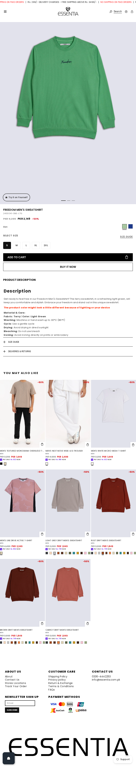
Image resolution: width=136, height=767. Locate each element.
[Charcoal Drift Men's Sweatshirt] (47, 553)
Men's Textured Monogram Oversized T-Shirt (22, 451)
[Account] (126, 11)
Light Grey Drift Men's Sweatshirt (64, 540)
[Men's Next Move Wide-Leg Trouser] (68, 414)
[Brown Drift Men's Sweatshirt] (62, 553)
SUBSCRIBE (12, 710)
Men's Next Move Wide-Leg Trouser (64, 451)
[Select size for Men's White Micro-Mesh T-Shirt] (133, 445)
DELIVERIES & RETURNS (19, 351)
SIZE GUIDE (126, 236)
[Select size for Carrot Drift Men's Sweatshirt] (87, 624)
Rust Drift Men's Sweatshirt (106, 540)
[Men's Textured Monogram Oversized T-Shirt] (22, 414)
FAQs (51, 689)
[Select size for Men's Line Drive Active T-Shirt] (42, 534)
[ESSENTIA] (68, 11)
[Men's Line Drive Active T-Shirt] (22, 503)
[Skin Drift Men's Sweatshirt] (50, 553)
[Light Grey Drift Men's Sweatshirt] (68, 503)
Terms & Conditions (61, 686)
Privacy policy (57, 679)
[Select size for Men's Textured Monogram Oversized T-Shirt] (42, 445)
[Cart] (132, 11)
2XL (46, 245)
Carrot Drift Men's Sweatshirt (62, 630)
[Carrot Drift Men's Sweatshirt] (110, 553)
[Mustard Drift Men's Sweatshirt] (77, 553)
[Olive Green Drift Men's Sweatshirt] (70, 553)
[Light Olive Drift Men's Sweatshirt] (89, 553)
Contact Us (12, 679)
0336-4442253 (101, 676)
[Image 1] (63, 200)
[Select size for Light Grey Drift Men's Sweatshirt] (87, 534)
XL (35, 245)
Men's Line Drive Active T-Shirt (16, 540)
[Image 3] (73, 200)
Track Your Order (16, 686)
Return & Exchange (60, 683)
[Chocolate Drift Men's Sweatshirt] (81, 553)
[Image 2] (68, 200)
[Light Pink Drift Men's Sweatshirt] (85, 553)
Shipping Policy (57, 676)
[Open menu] (5, 11)
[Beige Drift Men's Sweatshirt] (66, 553)
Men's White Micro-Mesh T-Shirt (108, 451)
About (9, 676)
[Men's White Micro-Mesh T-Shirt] (113, 414)
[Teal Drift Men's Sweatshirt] (74, 553)
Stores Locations (15, 683)
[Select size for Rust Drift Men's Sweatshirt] (133, 534)
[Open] (9, 758)
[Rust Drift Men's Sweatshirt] (58, 553)
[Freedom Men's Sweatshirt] (130, 226)
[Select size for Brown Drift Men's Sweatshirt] (42, 624)
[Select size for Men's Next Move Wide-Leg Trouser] (87, 445)
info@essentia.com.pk (106, 679)
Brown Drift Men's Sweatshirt (16, 630)
